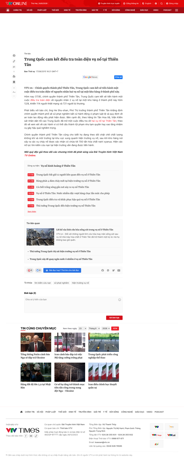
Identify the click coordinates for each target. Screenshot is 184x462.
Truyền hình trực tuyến (110, 3)
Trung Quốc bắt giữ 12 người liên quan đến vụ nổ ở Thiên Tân (68, 174)
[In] (14, 76)
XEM (115, 328)
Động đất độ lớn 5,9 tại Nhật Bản (36, 386)
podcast (167, 10)
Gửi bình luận (114, 318)
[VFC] (156, 426)
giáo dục (144, 10)
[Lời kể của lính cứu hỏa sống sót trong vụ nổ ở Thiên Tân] (40, 237)
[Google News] (90, 77)
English (148, 3)
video (155, 10)
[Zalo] (108, 270)
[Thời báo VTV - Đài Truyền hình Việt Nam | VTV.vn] (16, 3)
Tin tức (27, 54)
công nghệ (130, 10)
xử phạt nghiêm (61, 283)
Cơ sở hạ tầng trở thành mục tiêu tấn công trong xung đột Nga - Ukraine (69, 387)
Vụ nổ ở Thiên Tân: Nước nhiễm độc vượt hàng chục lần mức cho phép (73, 193)
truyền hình (80, 10)
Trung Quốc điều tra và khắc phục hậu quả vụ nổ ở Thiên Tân (68, 199)
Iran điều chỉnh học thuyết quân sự (102, 386)
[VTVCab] (171, 435)
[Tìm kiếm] (162, 3)
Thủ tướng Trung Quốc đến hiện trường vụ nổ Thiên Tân (66, 205)
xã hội (29, 10)
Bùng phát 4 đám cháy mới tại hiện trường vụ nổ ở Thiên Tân (68, 181)
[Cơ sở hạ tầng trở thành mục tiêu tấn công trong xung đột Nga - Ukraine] (69, 372)
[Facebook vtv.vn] (157, 3)
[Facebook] (14, 55)
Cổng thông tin (132, 3)
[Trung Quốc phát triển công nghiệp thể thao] (103, 342)
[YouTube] (31, 436)
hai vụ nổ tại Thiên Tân (103, 121)
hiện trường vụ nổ (80, 283)
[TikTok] (36, 436)
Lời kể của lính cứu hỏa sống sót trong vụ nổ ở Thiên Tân (84, 230)
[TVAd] (171, 426)
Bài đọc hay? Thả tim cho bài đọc (64, 270)
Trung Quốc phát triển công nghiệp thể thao (103, 356)
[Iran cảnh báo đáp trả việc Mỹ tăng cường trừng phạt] (69, 342)
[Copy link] (14, 61)
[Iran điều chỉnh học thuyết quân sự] (103, 372)
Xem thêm (32, 212)
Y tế (105, 10)
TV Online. (30, 155)
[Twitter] (113, 270)
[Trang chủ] (8, 10)
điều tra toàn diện (40, 100)
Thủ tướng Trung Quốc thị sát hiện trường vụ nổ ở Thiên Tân (60, 251)
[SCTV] (156, 444)
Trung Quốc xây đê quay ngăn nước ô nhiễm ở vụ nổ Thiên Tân (61, 259)
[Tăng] (14, 88)
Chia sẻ (118, 77)
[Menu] (176, 10)
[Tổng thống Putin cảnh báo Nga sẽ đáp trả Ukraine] (36, 342)
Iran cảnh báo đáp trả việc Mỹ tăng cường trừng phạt (68, 356)
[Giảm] (14, 96)
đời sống (116, 10)
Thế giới (55, 10)
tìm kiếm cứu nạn (43, 283)
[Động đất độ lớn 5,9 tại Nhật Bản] (36, 372)
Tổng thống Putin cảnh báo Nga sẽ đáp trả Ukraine (35, 356)
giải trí (95, 10)
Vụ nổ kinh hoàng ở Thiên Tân (58, 165)
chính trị (17, 10)
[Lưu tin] (14, 82)
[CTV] (156, 435)
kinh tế (67, 10)
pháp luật (42, 10)
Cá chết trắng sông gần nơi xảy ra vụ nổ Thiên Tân (62, 187)
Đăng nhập (173, 3)
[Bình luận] (14, 67)
